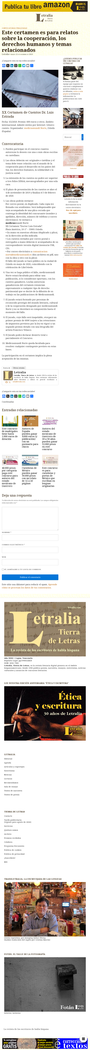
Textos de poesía (11, 795)
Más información (76, 255)
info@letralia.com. (19, 382)
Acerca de (6, 368)
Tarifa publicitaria (17, 821)
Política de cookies (12, 850)
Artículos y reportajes (14, 767)
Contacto (8, 816)
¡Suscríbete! (9, 858)
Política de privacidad (14, 854)
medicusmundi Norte (35, 128)
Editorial (8, 759)
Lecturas (8, 779)
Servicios (8, 826)
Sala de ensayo (11, 787)
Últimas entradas (19, 368)
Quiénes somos (11, 830)
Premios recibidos (12, 838)
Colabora (8, 842)
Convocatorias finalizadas (14, 28)
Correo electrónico (13, 545)
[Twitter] (9, 382)
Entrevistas (9, 771)
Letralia (20, 372)
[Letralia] (8, 375)
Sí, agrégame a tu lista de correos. (22, 569)
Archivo (7, 834)
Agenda (7, 763)
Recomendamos (11, 783)
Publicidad (73, 168)
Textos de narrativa (13, 791)
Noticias (8, 775)
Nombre (6, 532)
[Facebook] (6, 382)
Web (4, 557)
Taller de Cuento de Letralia (72, 247)
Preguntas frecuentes (14, 846)
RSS (6, 862)
